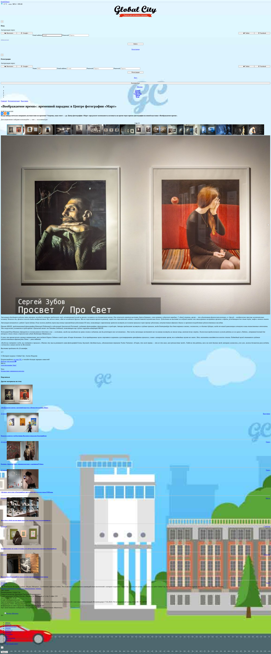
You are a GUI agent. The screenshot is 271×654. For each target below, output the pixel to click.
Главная (4, 101)
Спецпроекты (10, 638)
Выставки (24, 101)
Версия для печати (8, 361)
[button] (31, 129)
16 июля (4, 583)
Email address (37, 35)
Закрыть (4, 652)
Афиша (7, 623)
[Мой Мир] (8, 113)
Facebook (263, 33)
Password (65, 35)
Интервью (8, 634)
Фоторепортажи (14, 101)
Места (137, 92)
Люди (137, 95)
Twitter (247, 33)
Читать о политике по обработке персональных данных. (21, 588)
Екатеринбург (135, 83)
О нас (3, 585)
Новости (8, 625)
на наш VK (18, 359)
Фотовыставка (5, 371)
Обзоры (8, 628)
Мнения (8, 632)
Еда (137, 97)
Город (137, 90)
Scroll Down (5, 2)
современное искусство (17, 371)
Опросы (8, 640)
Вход (135, 78)
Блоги (7, 636)
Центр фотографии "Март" (9, 365)
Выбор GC (9, 630)
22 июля (4, 470)
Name (35, 68)
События (138, 94)
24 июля (4, 442)
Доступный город (11, 643)
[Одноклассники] (5, 113)
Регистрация (136, 49)
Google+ (25, 33)
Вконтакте (9, 33)
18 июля (4, 498)
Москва (139, 87)
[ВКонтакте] (2, 113)
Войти (135, 44)
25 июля (4, 414)
